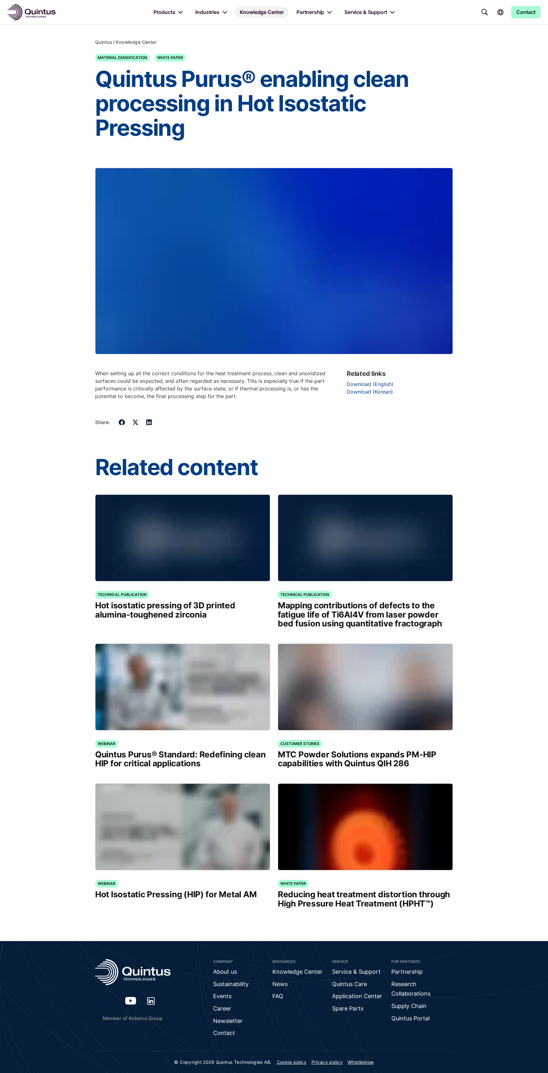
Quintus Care (349, 984)
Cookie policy (291, 1062)
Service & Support (365, 12)
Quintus (103, 42)
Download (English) (370, 384)
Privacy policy (326, 1062)
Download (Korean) (370, 392)
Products (164, 12)
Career (222, 1008)
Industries (207, 12)
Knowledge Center (262, 12)
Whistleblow (361, 1062)
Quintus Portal (410, 1018)
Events (222, 996)
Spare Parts (347, 1008)
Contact (224, 1033)
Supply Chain (409, 1006)
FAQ (277, 996)
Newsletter (228, 1020)
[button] (122, 422)
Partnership (310, 12)
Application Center (357, 996)
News (280, 984)
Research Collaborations (410, 989)
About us (225, 971)
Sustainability (231, 984)
